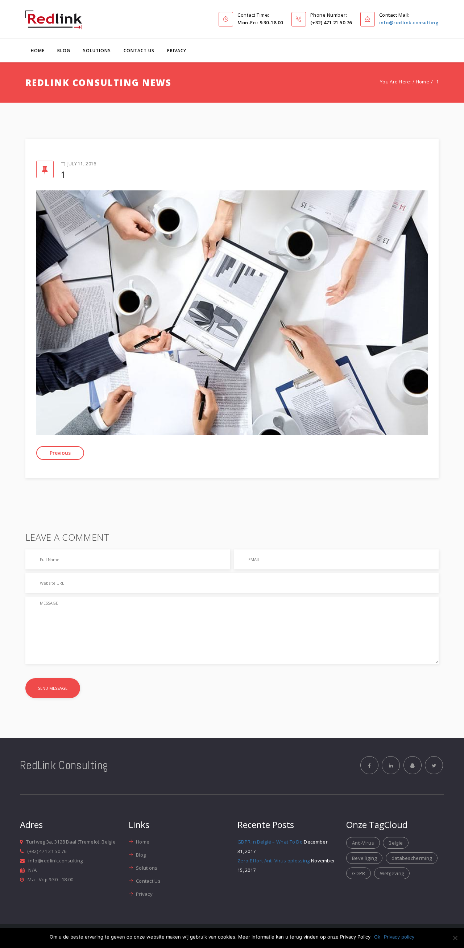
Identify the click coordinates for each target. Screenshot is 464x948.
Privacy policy (399, 937)
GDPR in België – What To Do (270, 841)
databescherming (412, 858)
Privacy (176, 51)
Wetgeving (392, 873)
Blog (63, 51)
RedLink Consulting (64, 765)
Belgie (396, 843)
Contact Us (139, 51)
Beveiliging (364, 858)
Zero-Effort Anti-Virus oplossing (273, 860)
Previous (60, 452)
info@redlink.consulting (409, 22)
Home (38, 51)
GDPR (358, 873)
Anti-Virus (363, 843)
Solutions (97, 51)
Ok (377, 937)
